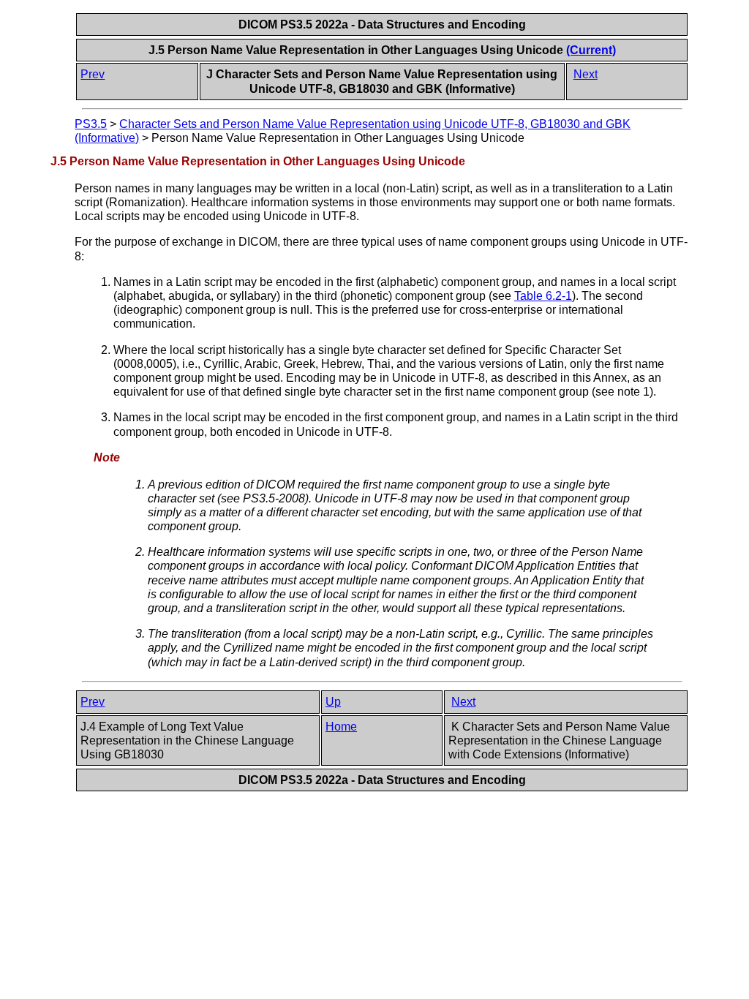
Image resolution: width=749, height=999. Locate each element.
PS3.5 (91, 124)
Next (585, 74)
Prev (92, 74)
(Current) (591, 50)
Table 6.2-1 (543, 296)
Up (333, 701)
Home (341, 726)
